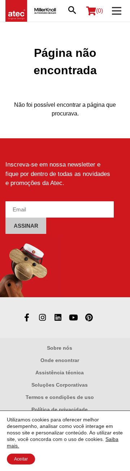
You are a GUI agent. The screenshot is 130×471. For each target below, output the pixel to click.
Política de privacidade (59, 409)
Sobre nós (59, 348)
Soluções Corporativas (59, 385)
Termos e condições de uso (60, 397)
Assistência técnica (59, 372)
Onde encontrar (59, 360)
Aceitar (21, 459)
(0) (99, 11)
